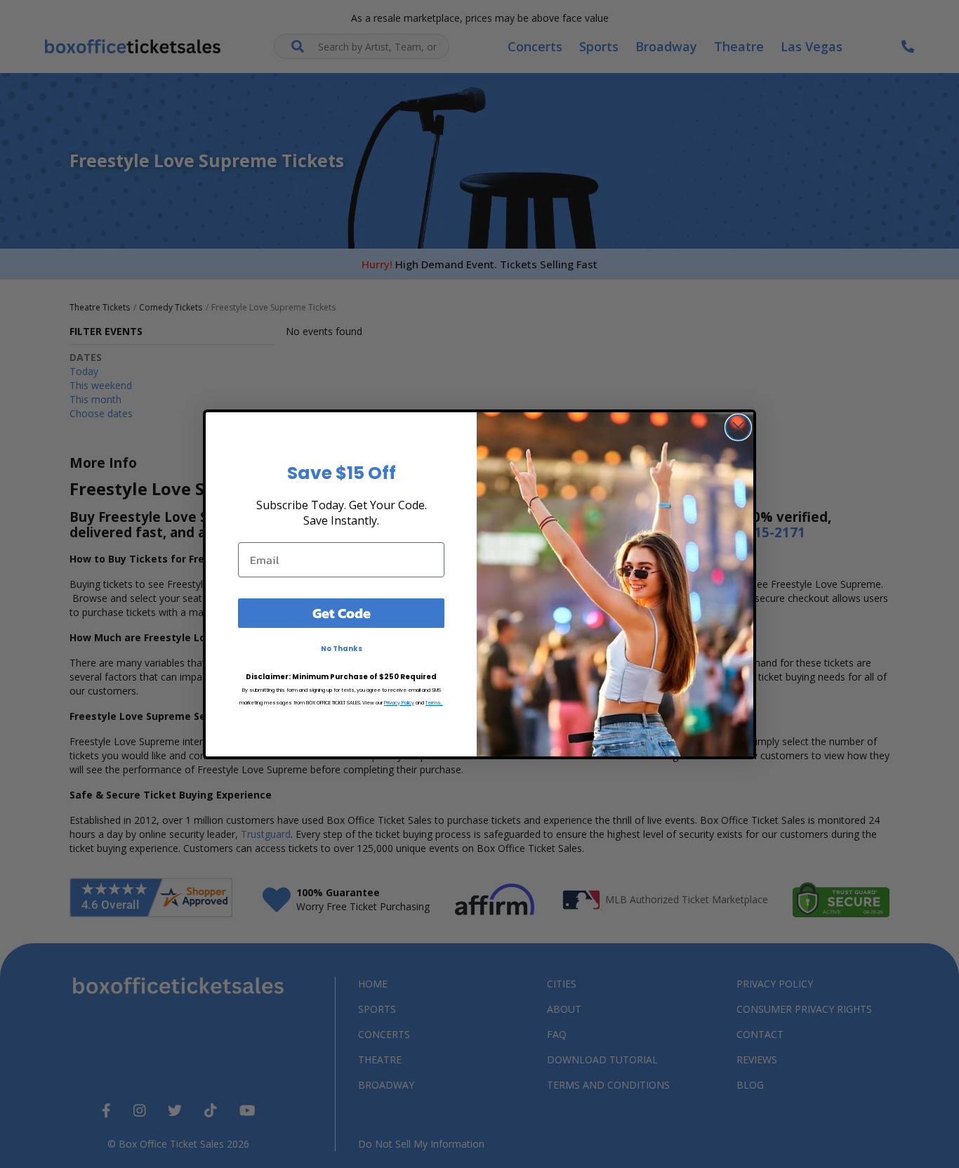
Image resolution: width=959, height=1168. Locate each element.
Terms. (434, 703)
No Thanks (341, 648)
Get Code (341, 613)
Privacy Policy (399, 703)
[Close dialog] (738, 427)
